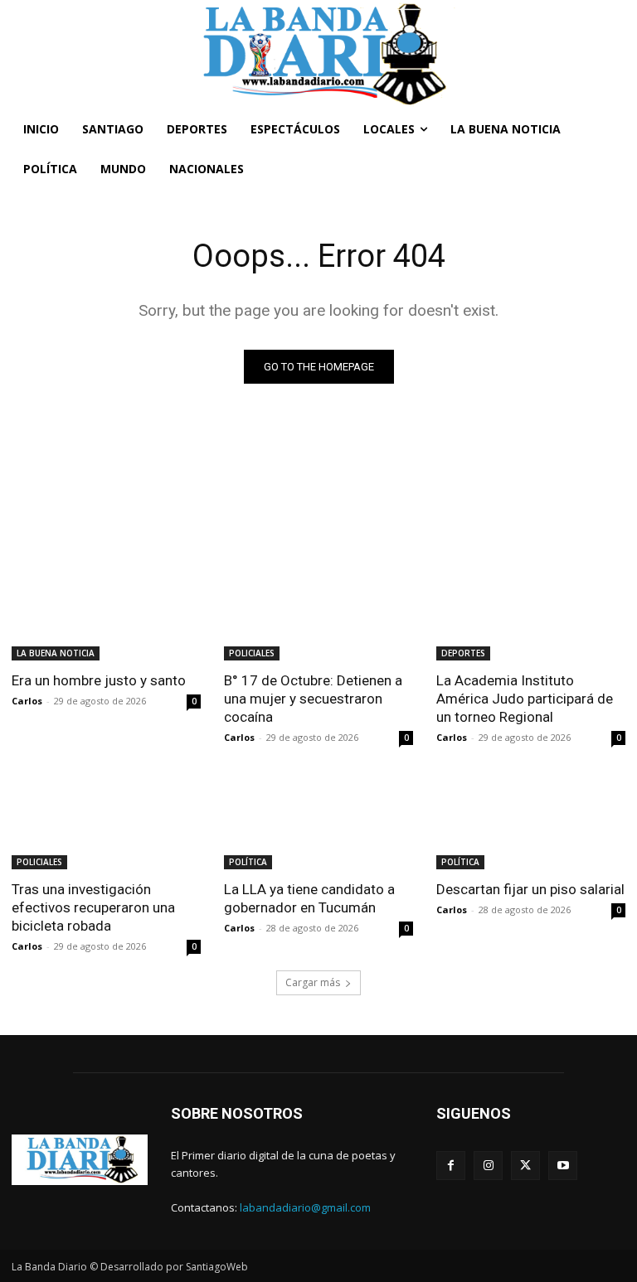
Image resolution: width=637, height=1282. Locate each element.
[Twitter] (525, 1165)
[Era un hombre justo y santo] (106, 613)
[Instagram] (488, 1165)
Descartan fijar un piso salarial (530, 889)
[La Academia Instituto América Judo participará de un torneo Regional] (530, 613)
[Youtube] (562, 1165)
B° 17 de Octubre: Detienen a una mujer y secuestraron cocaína (313, 698)
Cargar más (312, 982)
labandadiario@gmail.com (305, 1207)
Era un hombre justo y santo (99, 680)
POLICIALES (252, 653)
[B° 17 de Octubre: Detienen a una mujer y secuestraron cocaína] (318, 613)
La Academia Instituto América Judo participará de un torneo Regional (524, 698)
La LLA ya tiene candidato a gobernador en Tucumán (309, 898)
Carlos (27, 700)
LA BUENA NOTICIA (56, 653)
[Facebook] (450, 1165)
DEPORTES (463, 653)
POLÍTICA (248, 862)
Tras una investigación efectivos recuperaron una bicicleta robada (93, 907)
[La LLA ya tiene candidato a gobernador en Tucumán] (318, 822)
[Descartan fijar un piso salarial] (530, 822)
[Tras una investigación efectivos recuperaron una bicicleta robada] (106, 822)
